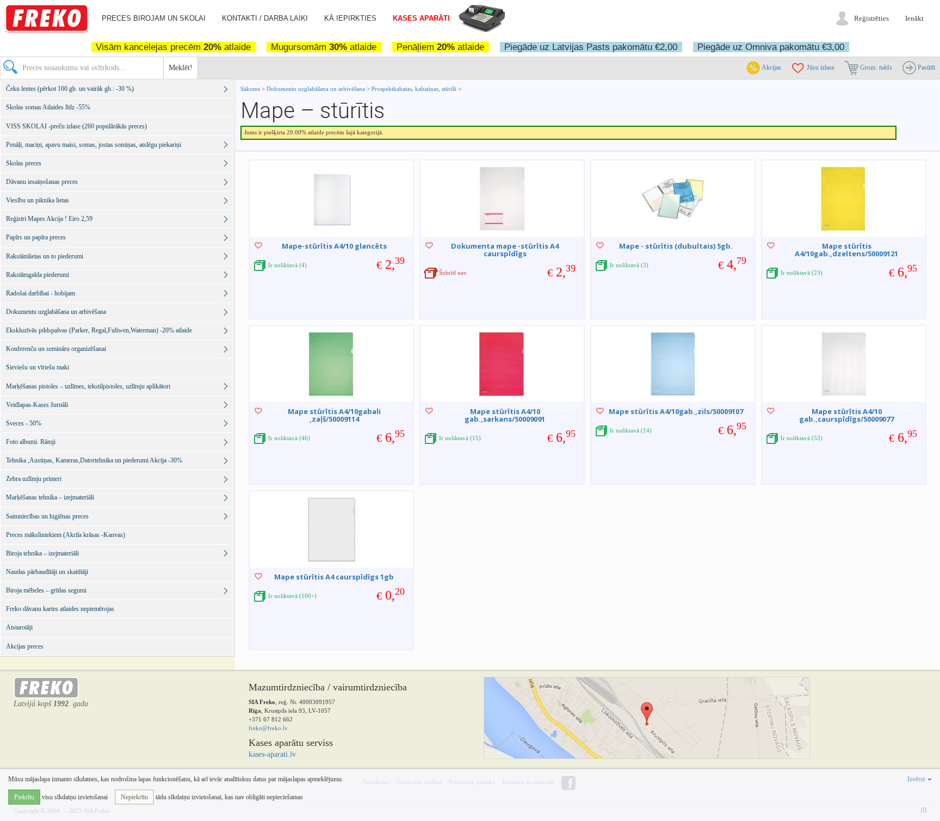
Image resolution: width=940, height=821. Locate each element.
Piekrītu (24, 797)
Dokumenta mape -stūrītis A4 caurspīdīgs (505, 249)
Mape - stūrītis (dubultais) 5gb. (676, 246)
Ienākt (914, 18)
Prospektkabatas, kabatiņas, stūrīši (414, 88)
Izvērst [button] (916, 779)
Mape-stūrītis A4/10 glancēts (334, 246)
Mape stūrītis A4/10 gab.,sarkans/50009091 (505, 415)
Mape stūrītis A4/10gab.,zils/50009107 (676, 411)
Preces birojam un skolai (154, 18)
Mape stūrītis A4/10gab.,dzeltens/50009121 (846, 249)
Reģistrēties (871, 18)
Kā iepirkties (350, 18)
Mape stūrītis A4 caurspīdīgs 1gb (334, 577)
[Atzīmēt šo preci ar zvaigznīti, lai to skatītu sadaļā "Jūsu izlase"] (258, 245)
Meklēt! (181, 68)
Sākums (250, 88)
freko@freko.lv (268, 728)
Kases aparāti (421, 18)
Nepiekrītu (134, 797)
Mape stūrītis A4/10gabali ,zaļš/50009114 (334, 415)
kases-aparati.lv (272, 754)
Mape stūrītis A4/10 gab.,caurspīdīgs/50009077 (846, 415)
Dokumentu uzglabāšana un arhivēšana (317, 88)
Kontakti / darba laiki (265, 18)
